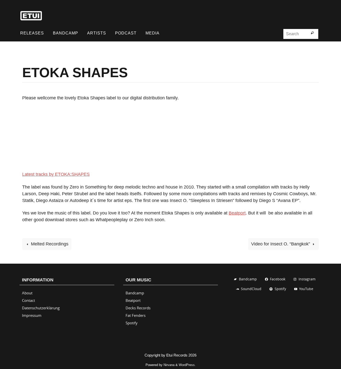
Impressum (31, 315)
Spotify (132, 322)
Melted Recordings (49, 243)
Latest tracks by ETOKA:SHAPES (56, 174)
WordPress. (187, 365)
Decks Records (138, 307)
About (27, 292)
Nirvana (169, 365)
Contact (28, 300)
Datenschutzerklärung (41, 307)
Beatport (237, 212)
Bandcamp (135, 292)
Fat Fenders (136, 315)
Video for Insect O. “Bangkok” (281, 243)
